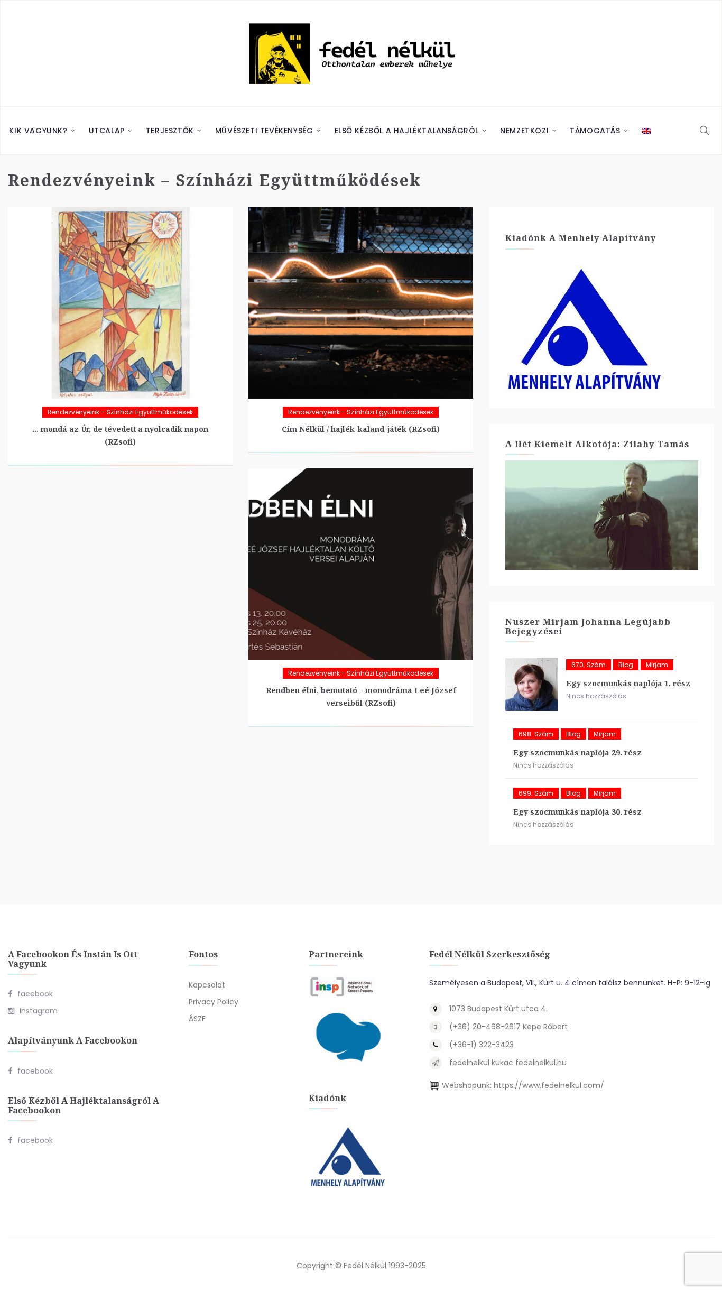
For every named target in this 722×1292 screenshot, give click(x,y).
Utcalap (107, 130)
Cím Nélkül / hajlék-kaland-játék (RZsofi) (361, 429)
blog (625, 664)
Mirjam (657, 664)
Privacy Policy (213, 1001)
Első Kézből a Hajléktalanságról (407, 130)
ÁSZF (197, 1018)
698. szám (536, 734)
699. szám (536, 793)
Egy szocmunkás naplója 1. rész (628, 683)
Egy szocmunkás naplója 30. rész (577, 812)
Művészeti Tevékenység (264, 130)
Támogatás (595, 130)
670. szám (588, 664)
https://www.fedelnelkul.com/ (549, 1085)
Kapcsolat (207, 985)
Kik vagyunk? (38, 130)
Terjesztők (170, 130)
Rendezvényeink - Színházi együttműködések (120, 412)
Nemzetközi (524, 130)
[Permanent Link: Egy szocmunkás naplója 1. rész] (531, 684)
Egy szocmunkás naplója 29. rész (577, 752)
